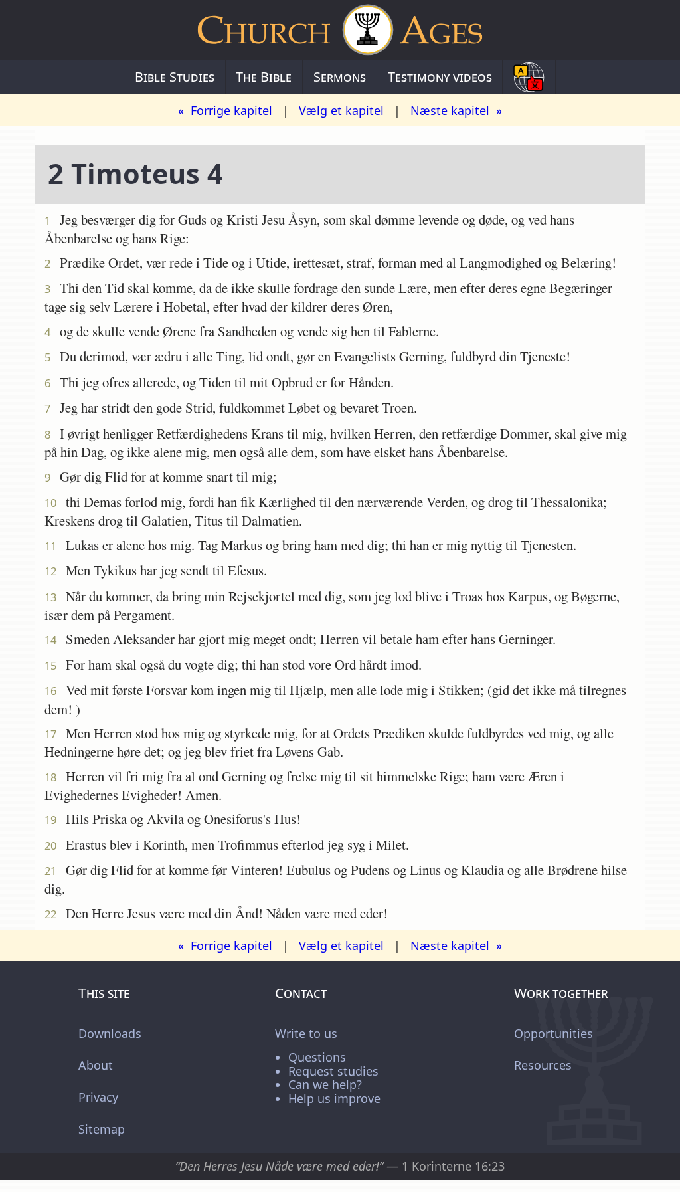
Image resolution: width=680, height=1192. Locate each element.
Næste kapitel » (456, 110)
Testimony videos (440, 77)
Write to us (328, 1065)
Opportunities (553, 1033)
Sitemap (101, 1129)
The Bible (264, 77)
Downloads (109, 1033)
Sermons (339, 77)
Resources (543, 1065)
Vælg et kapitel (341, 110)
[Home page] (340, 30)
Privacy (98, 1097)
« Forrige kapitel (225, 110)
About (95, 1065)
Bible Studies (174, 77)
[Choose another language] (529, 77)
